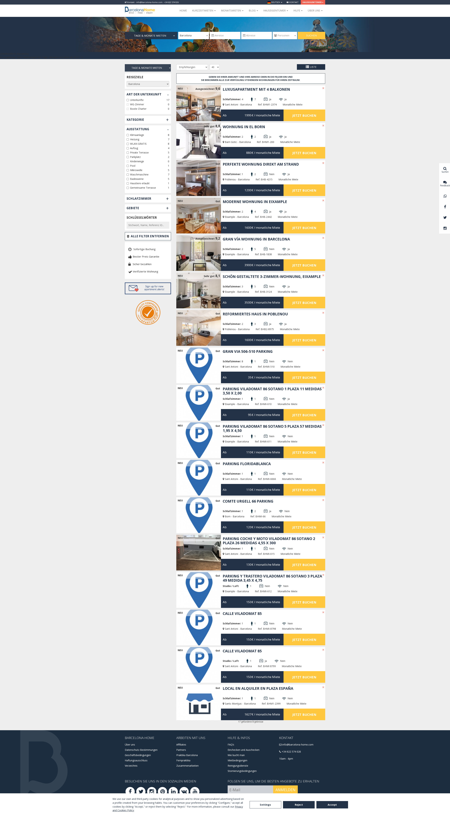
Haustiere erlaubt (140, 183)
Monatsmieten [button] (231, 10)
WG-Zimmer (137, 104)
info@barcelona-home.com (297, 744)
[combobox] (193, 35)
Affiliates (181, 744)
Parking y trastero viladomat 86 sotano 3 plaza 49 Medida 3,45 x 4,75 (272, 578)
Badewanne (137, 179)
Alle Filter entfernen (150, 236)
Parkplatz (135, 157)
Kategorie (135, 120)
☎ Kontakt (292, 2)
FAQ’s (231, 744)
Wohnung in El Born (244, 126)
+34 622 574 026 (291, 751)
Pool (132, 165)
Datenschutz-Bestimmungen (141, 749)
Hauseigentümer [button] (312, 2)
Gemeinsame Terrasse (143, 187)
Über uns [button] (314, 10)
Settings (265, 804)
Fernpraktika (183, 760)
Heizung (134, 139)
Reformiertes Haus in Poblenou (255, 313)
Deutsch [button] (276, 2)
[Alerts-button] (148, 288)
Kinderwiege (137, 161)
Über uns (130, 744)
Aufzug (134, 148)
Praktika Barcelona (187, 755)
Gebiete (133, 208)
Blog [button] (252, 10)
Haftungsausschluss (136, 760)
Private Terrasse (139, 152)
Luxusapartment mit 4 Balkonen (256, 89)
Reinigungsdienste (238, 765)
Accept (332, 804)
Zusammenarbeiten (187, 765)
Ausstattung (138, 129)
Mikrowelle (136, 170)
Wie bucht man (236, 755)
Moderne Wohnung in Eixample (255, 201)
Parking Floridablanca (247, 463)
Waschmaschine (139, 174)
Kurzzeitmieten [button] (203, 10)
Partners (181, 749)
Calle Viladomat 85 (242, 613)
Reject (299, 804)
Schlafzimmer (139, 199)
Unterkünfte (137, 100)
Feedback (445, 185)
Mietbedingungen (237, 760)
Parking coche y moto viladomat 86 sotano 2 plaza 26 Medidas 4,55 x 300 (269, 540)
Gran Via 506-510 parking (248, 351)
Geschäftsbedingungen (138, 755)
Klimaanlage (137, 135)
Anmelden (285, 789)
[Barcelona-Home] (140, 8)
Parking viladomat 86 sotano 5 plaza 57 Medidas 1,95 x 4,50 (272, 428)
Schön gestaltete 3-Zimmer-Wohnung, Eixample (272, 276)
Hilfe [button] (297, 10)
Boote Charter (138, 108)
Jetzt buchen (304, 115)
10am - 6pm (286, 758)
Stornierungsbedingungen (242, 771)
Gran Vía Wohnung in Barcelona (256, 239)
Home (183, 10)
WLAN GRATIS (138, 143)
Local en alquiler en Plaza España (258, 688)
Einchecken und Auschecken (243, 749)
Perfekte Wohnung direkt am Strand (261, 164)
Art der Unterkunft (144, 94)
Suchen (311, 35)
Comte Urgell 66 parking (248, 501)
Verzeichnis (131, 765)
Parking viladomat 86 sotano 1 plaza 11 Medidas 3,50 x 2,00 (272, 391)
